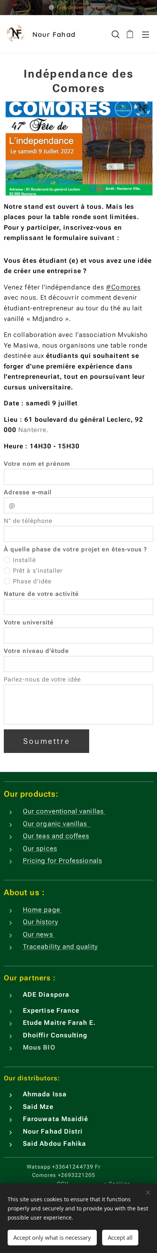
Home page (42, 909)
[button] (114, 34)
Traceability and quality (60, 946)
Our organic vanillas (57, 823)
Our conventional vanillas (64, 811)
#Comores (123, 287)
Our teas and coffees (56, 836)
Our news (39, 934)
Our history (40, 922)
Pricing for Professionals (62, 860)
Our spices (40, 848)
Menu (145, 34)
